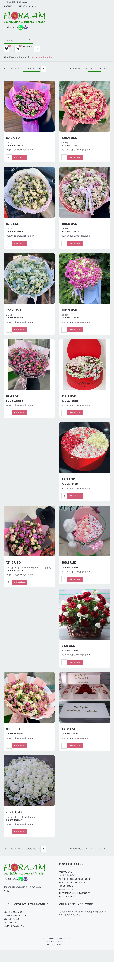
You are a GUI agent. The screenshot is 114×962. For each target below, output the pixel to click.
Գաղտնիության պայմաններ (75, 879)
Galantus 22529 (70, 318)
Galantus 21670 (14, 820)
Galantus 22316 (69, 484)
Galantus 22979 (14, 145)
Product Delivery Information (74, 893)
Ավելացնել (20, 157)
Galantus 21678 (14, 734)
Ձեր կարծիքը (12, 919)
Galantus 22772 (70, 232)
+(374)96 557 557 (11, 27)
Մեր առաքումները (14, 923)
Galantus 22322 (14, 401)
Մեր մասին (65, 872)
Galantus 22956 (14, 232)
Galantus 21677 (69, 734)
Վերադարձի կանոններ (72, 882)
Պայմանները (67, 875)
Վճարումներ (66, 886)
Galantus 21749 (14, 570)
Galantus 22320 (70, 401)
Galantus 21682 (69, 651)
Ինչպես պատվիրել (14, 926)
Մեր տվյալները (13, 912)
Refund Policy (66, 889)
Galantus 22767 (14, 318)
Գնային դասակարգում (16, 57)
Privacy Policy (66, 897)
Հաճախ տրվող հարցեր (17, 915)
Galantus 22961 (69, 145)
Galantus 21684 (69, 567)
